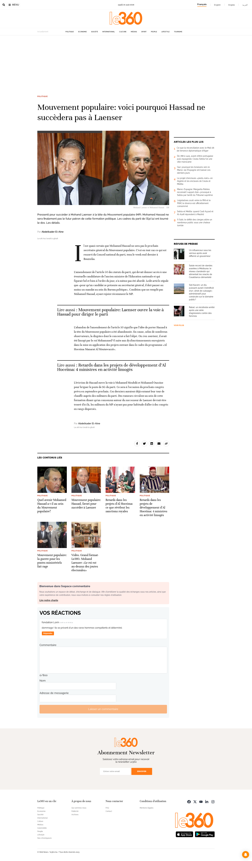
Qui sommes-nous (78, 808)
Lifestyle (165, 32)
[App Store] (184, 834)
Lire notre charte (48, 600)
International (108, 32)
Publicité (74, 811)
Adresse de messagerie (54, 693)
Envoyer (141, 771)
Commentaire (48, 645)
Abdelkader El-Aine (53, 231)
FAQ (107, 808)
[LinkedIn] (207, 801)
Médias (134, 32)
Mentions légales (146, 808)
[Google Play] (205, 834)
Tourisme (178, 32)
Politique (69, 32)
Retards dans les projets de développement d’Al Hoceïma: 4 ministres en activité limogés (111, 367)
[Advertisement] (126, 63)
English (217, 5)
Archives (74, 815)
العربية (245, 5)
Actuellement (42, 32)
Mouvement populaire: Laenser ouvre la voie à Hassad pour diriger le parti (110, 312)
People (154, 32)
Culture (122, 32)
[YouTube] (201, 801)
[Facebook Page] (189, 801)
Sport (144, 32)
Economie (82, 32)
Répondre (47, 633)
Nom (43, 680)
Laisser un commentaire (103, 709)
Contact (109, 811)
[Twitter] (195, 801)
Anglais (231, 5)
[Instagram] (213, 801)
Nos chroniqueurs (44, 838)
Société (94, 32)
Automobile (42, 828)
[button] (245, 854)
